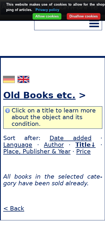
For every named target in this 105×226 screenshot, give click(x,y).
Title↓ (85, 144)
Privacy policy (47, 10)
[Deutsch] (9, 80)
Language (17, 144)
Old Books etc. (39, 95)
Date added (71, 138)
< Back (13, 208)
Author (54, 144)
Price (83, 151)
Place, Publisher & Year (37, 151)
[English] (23, 80)
